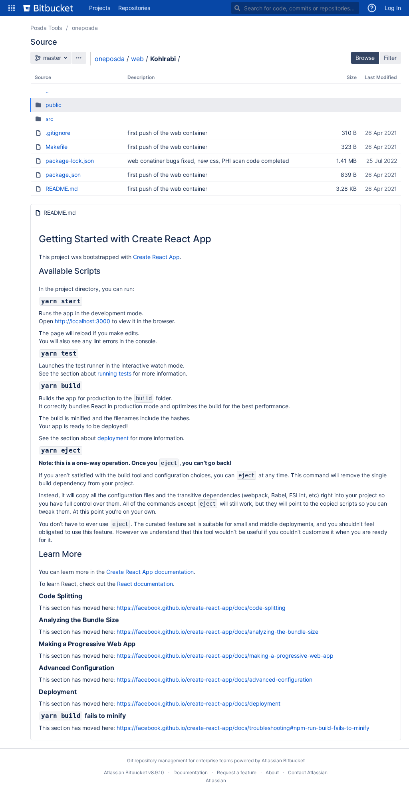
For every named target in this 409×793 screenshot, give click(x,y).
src (50, 118)
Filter (390, 57)
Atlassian (216, 780)
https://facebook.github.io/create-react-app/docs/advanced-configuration (214, 679)
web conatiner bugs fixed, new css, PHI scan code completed (208, 160)
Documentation (190, 772)
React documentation (145, 583)
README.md (62, 188)
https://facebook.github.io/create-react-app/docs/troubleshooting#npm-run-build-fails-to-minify (243, 727)
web (137, 59)
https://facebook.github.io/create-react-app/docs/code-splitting (201, 607)
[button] (11, 8)
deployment (113, 438)
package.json (63, 174)
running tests (114, 373)
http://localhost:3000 (82, 321)
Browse (365, 57)
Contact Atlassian (308, 772)
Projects (99, 7)
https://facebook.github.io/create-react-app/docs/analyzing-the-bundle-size (217, 631)
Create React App (156, 256)
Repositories (134, 7)
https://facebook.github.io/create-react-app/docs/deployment (198, 703)
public (54, 104)
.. (47, 90)
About (272, 772)
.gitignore (58, 132)
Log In (393, 7)
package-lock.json (70, 160)
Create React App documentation (150, 571)
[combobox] (295, 8)
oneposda (85, 27)
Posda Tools (46, 27)
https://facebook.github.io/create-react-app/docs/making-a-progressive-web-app (225, 655)
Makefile (57, 146)
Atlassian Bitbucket (283, 760)
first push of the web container (167, 132)
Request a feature (236, 772)
